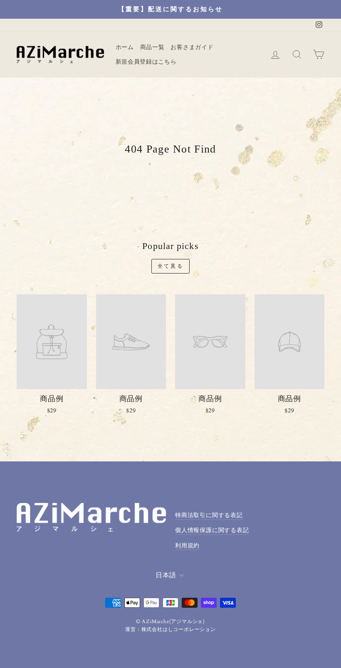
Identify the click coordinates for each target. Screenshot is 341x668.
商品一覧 (152, 47)
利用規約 (187, 546)
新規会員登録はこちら (146, 62)
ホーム (125, 47)
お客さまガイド (191, 47)
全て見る (170, 266)
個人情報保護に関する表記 (212, 530)
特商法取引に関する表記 (209, 515)
